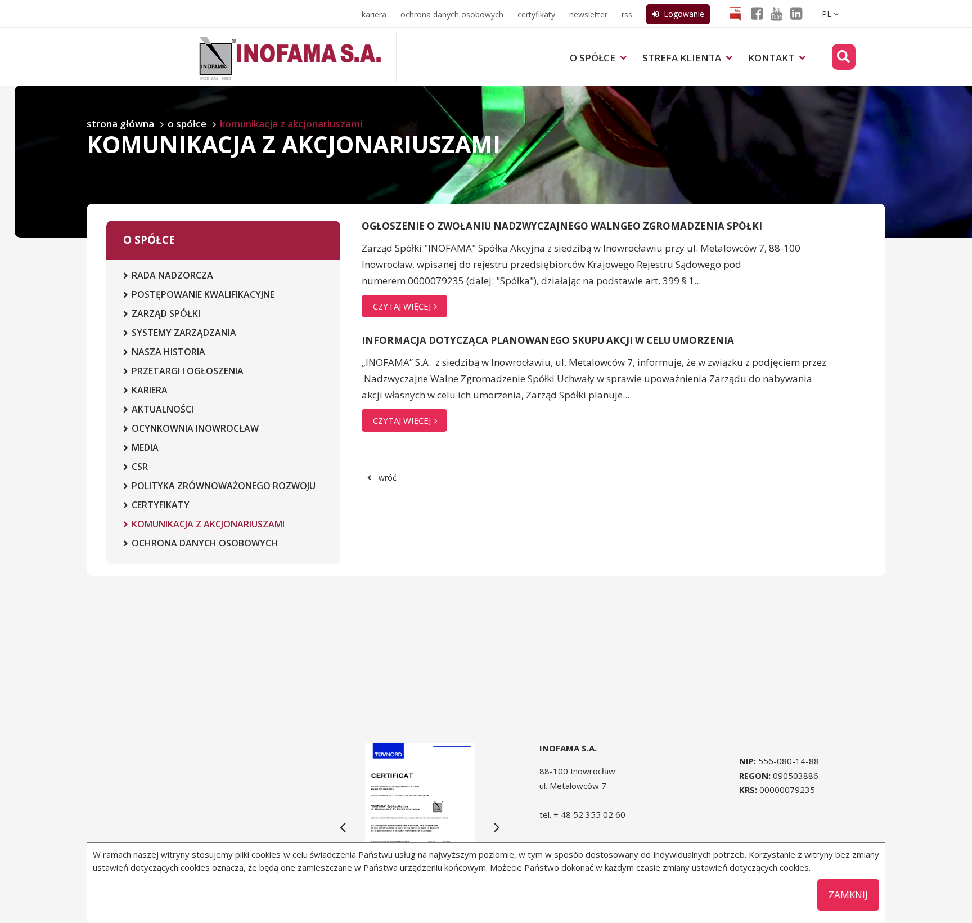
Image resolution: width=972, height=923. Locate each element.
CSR (140, 466)
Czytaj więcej (403, 306)
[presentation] (343, 827)
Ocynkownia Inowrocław (195, 428)
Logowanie (683, 13)
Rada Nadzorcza (172, 275)
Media (145, 447)
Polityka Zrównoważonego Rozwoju (224, 486)
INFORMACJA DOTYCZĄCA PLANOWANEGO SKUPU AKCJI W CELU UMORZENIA (548, 340)
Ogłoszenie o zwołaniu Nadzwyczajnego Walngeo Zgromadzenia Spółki (562, 225)
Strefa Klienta (682, 57)
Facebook (764, 15)
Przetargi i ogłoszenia (188, 371)
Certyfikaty (536, 14)
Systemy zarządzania (184, 332)
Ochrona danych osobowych (451, 14)
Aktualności (163, 409)
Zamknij (848, 894)
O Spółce (594, 57)
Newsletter (588, 14)
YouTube (783, 15)
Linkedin (803, 15)
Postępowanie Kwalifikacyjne (203, 294)
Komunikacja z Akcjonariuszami (208, 524)
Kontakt (772, 57)
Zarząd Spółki (166, 313)
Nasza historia (168, 352)
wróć (388, 477)
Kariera (374, 14)
